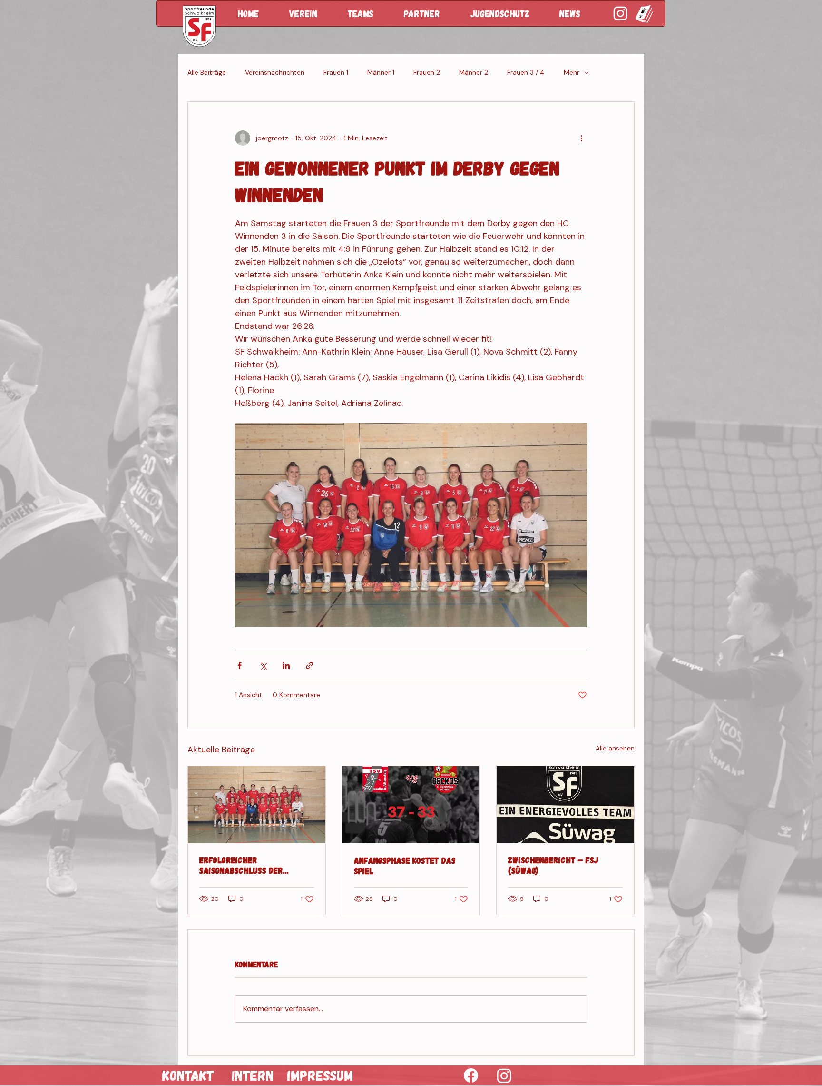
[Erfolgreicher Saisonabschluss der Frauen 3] (256, 804)
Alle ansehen (615, 748)
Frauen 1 (335, 72)
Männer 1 (380, 72)
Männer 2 (473, 72)
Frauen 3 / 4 (526, 72)
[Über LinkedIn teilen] (286, 665)
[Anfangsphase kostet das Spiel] (411, 804)
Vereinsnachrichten (274, 72)
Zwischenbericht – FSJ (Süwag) (553, 865)
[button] (311, 13)
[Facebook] (470, 1075)
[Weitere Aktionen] (581, 138)
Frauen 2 (426, 72)
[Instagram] (504, 1075)
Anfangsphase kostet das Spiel (405, 865)
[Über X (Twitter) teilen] (262, 665)
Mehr (571, 72)
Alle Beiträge (206, 72)
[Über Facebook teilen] (239, 665)
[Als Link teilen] (309, 665)
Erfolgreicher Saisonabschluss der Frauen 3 (241, 865)
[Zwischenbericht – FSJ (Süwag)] (565, 804)
